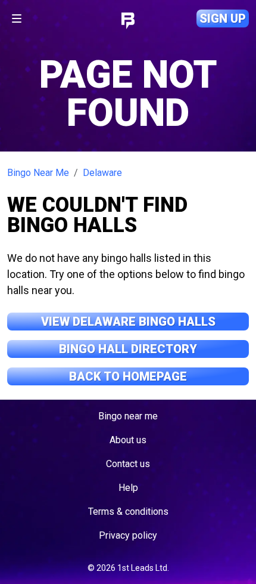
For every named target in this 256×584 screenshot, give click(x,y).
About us (128, 440)
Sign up (222, 18)
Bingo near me (128, 416)
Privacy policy (128, 535)
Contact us (128, 463)
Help (128, 487)
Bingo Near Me (38, 172)
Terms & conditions (128, 511)
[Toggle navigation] (16, 18)
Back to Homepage (128, 376)
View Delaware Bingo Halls (128, 321)
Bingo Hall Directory (128, 349)
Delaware (102, 172)
